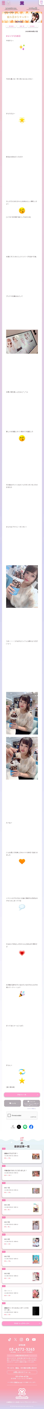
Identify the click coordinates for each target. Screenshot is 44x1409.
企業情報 (9, 1402)
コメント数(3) (31, 1108)
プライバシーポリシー (31, 1402)
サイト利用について (18, 1402)
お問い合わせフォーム (22, 1372)
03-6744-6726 (22, 1376)
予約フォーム (18, 1382)
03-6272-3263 (22, 1349)
